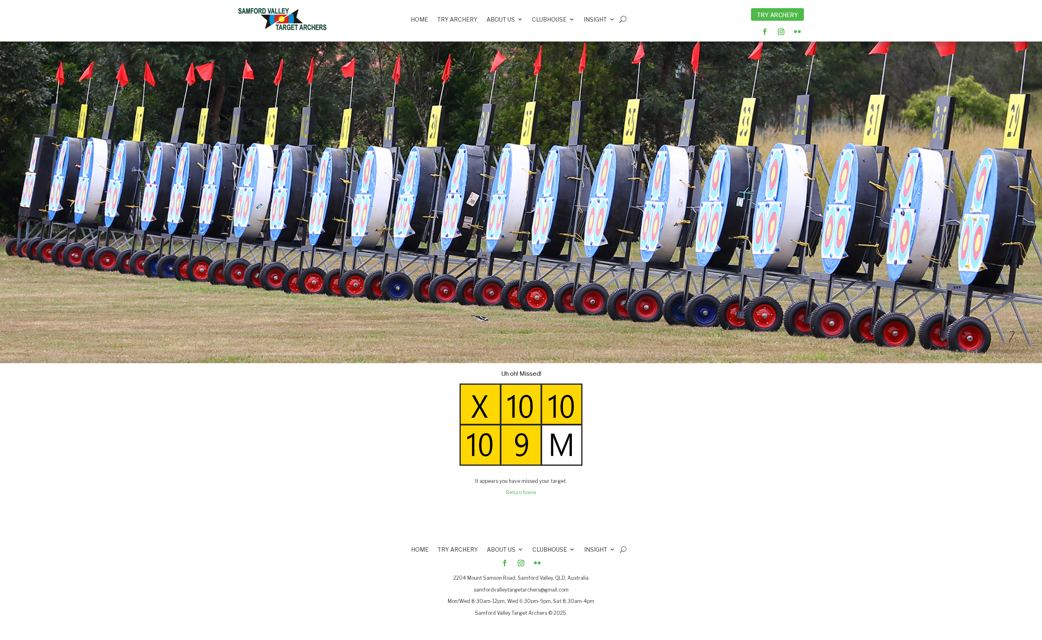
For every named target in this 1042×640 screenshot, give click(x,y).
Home (419, 20)
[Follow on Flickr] (797, 31)
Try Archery (777, 14)
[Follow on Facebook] (764, 31)
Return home (521, 492)
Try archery (457, 20)
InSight (595, 20)
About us (500, 20)
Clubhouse (549, 20)
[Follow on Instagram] (781, 31)
